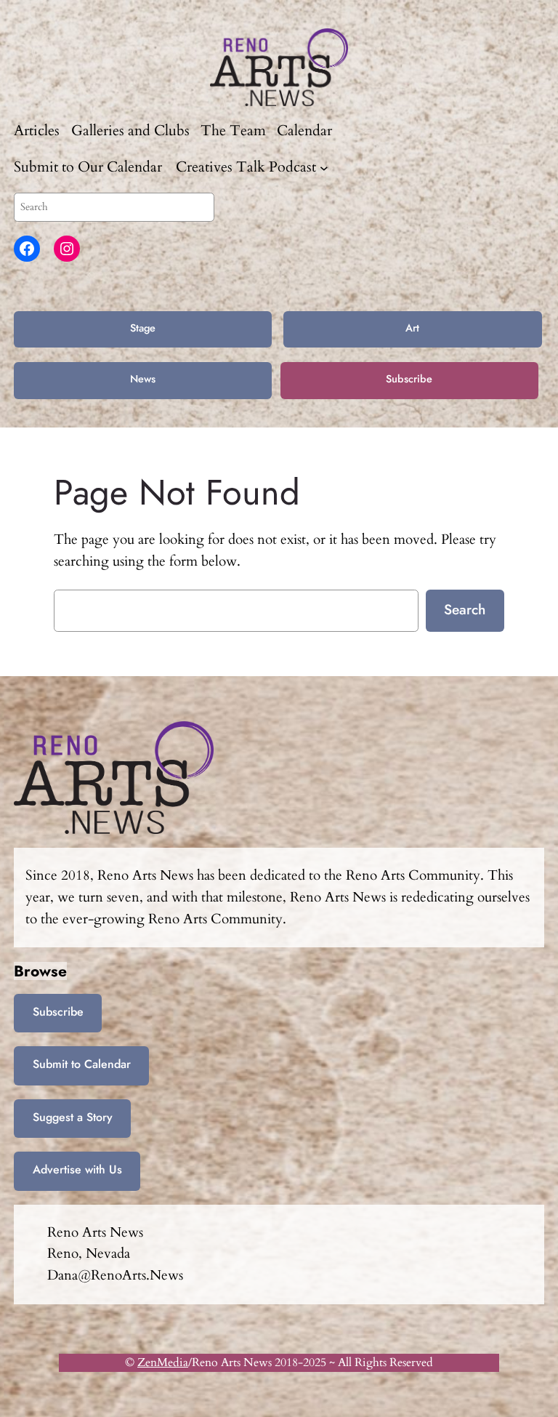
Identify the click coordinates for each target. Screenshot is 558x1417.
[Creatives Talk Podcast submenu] (324, 167)
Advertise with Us (77, 1169)
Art (412, 328)
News (142, 379)
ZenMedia (162, 1362)
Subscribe (409, 379)
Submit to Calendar (82, 1064)
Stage (142, 328)
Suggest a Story (73, 1117)
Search (464, 609)
